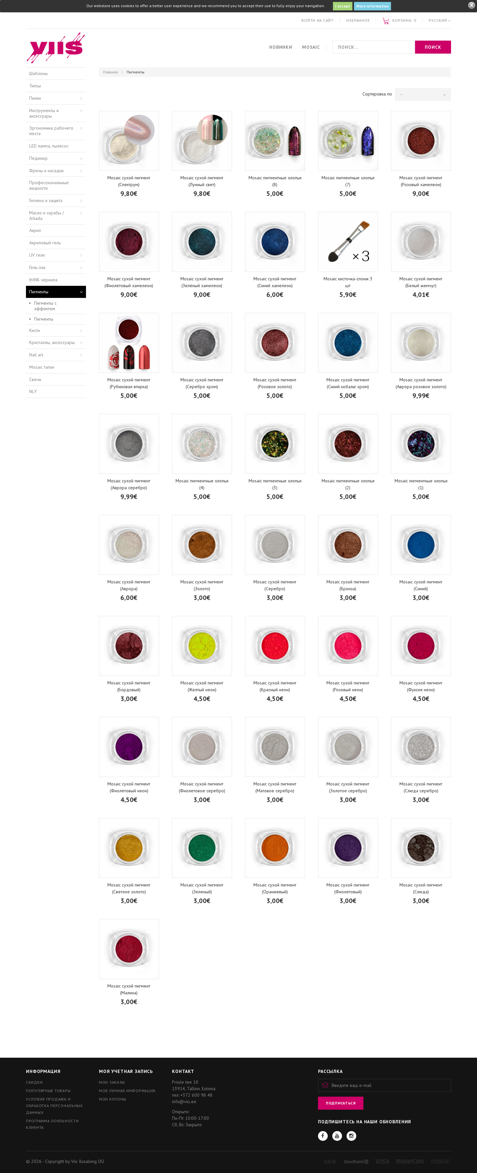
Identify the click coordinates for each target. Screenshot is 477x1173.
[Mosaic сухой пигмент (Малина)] (129, 949)
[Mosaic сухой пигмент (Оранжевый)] (275, 848)
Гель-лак (37, 267)
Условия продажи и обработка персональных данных (54, 1106)
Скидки (34, 1082)
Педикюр (38, 158)
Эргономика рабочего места (51, 130)
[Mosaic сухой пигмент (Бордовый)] (129, 646)
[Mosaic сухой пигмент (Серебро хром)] (202, 343)
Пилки (35, 98)
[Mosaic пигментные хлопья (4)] (202, 444)
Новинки (280, 47)
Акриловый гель (45, 243)
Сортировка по (377, 94)
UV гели (37, 255)
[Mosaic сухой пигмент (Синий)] (421, 545)
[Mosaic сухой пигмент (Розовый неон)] (348, 646)
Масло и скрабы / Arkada (46, 215)
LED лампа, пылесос (48, 146)
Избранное (358, 20)
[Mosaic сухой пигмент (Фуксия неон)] (421, 646)
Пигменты (38, 292)
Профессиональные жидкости (49, 185)
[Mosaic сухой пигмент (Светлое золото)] (129, 848)
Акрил (35, 230)
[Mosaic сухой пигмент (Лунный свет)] (202, 141)
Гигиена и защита (45, 200)
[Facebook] (323, 1136)
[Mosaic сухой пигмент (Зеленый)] (202, 848)
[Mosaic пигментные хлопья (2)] (348, 444)
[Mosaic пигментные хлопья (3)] (275, 444)
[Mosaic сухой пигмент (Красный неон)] (275, 646)
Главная (110, 72)
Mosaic (311, 47)
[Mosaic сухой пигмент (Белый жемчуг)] (421, 242)
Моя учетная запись (126, 1071)
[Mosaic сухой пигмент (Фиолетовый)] (348, 848)
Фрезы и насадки (46, 170)
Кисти (34, 330)
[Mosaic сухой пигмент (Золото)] (202, 545)
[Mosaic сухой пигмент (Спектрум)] (129, 141)
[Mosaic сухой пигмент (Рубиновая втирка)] (129, 343)
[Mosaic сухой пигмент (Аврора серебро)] (129, 444)
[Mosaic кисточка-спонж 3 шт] (348, 242)
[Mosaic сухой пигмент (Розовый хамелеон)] (421, 141)
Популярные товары (48, 1090)
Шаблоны (38, 73)
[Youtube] (337, 1136)
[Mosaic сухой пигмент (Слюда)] (421, 848)
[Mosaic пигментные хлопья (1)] (421, 444)
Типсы (35, 86)
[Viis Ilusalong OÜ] (56, 48)
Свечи (35, 379)
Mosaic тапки (41, 367)
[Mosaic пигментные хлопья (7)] (348, 141)
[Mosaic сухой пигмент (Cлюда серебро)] (421, 747)
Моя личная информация (127, 1090)
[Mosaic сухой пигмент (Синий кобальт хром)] (348, 343)
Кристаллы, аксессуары (52, 342)
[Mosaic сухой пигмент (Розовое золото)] (275, 343)
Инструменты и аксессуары (44, 113)
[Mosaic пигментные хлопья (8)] (275, 141)
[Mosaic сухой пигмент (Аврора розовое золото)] (421, 343)
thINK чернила (43, 280)
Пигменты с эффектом (45, 306)
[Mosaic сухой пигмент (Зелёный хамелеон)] (202, 242)
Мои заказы (112, 1082)
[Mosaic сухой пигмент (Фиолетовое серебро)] (202, 747)
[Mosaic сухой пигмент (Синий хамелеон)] (275, 242)
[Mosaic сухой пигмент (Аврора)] (129, 545)
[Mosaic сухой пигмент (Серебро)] (275, 545)
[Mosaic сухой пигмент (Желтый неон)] (202, 646)
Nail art (36, 355)
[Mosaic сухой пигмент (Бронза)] (348, 545)
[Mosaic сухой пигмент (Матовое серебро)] (275, 747)
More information (372, 6)
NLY (33, 391)
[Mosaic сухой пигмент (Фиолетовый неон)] (129, 747)
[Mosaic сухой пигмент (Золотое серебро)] (348, 747)
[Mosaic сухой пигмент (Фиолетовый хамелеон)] (129, 242)
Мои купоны (112, 1099)
